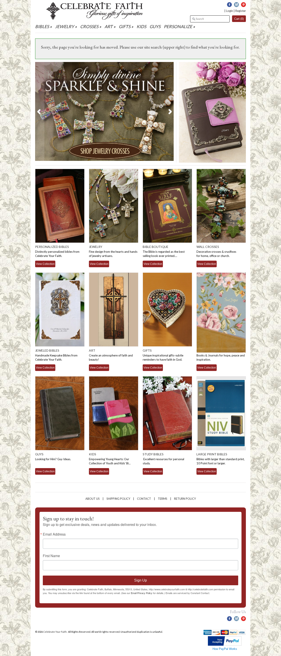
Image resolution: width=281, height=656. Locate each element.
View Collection (45, 263)
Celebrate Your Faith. (55, 631)
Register (240, 11)
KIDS (141, 26)
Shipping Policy (118, 498)
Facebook (229, 4)
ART (108, 26)
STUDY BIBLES (153, 454)
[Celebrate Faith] (94, 18)
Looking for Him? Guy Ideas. (53, 459)
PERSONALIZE (178, 26)
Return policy (185, 498)
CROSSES (89, 26)
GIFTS (124, 26)
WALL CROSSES (207, 247)
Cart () (239, 18)
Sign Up (140, 580)
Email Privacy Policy (141, 593)
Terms (162, 498)
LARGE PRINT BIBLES (211, 454)
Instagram (236, 4)
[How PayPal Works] (224, 644)
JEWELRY (64, 26)
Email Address (54, 534)
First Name (51, 556)
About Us (92, 498)
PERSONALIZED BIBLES (52, 247)
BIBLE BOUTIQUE (155, 247)
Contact (144, 498)
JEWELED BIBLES (47, 350)
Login (229, 11)
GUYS (155, 26)
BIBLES (42, 26)
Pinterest (243, 4)
